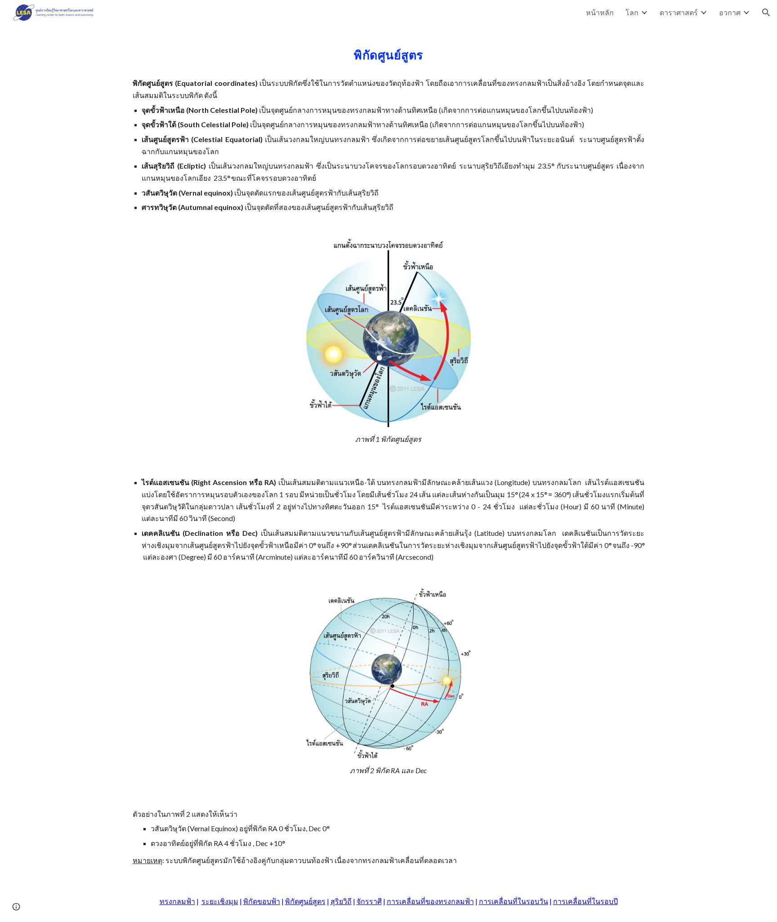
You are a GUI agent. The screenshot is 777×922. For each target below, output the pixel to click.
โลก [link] (632, 12)
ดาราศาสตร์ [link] (679, 12)
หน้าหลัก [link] (600, 12)
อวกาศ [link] (730, 12)
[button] (766, 12)
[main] (388, 126)
